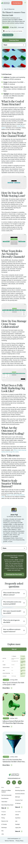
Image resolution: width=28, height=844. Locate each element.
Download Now (14, 40)
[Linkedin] (20, 782)
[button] (25, 2)
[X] (14, 782)
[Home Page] (5, 3)
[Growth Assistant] (14, 774)
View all (14, 649)
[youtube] (8, 782)
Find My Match (17, 3)
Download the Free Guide (14, 574)
